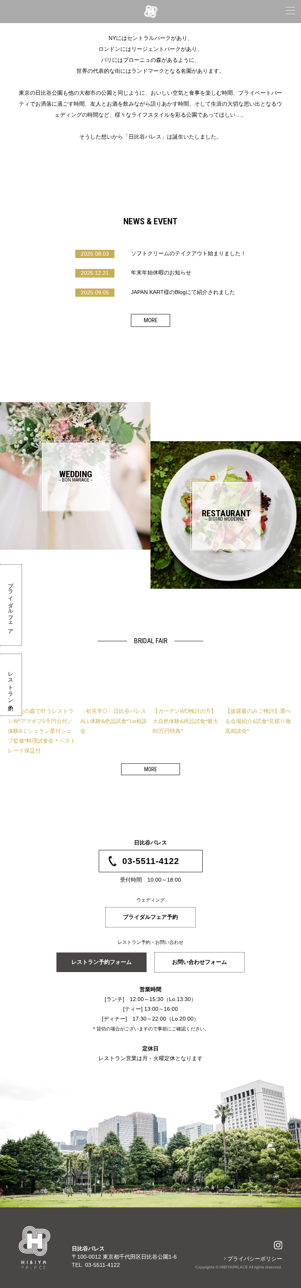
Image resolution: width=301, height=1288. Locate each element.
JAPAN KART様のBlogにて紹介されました (158, 292)
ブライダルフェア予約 (150, 917)
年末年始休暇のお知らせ (136, 272)
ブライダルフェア (11, 605)
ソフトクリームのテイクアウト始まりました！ (158, 253)
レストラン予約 (11, 685)
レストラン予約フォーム (101, 962)
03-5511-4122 (150, 861)
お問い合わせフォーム (199, 962)
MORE (151, 320)
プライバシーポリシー (254, 1258)
